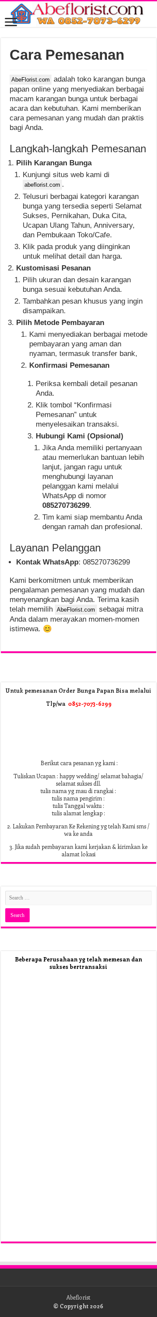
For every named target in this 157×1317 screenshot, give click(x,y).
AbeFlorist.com (30, 79)
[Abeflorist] (78, 14)
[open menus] (11, 23)
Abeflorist (78, 1297)
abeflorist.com (42, 184)
